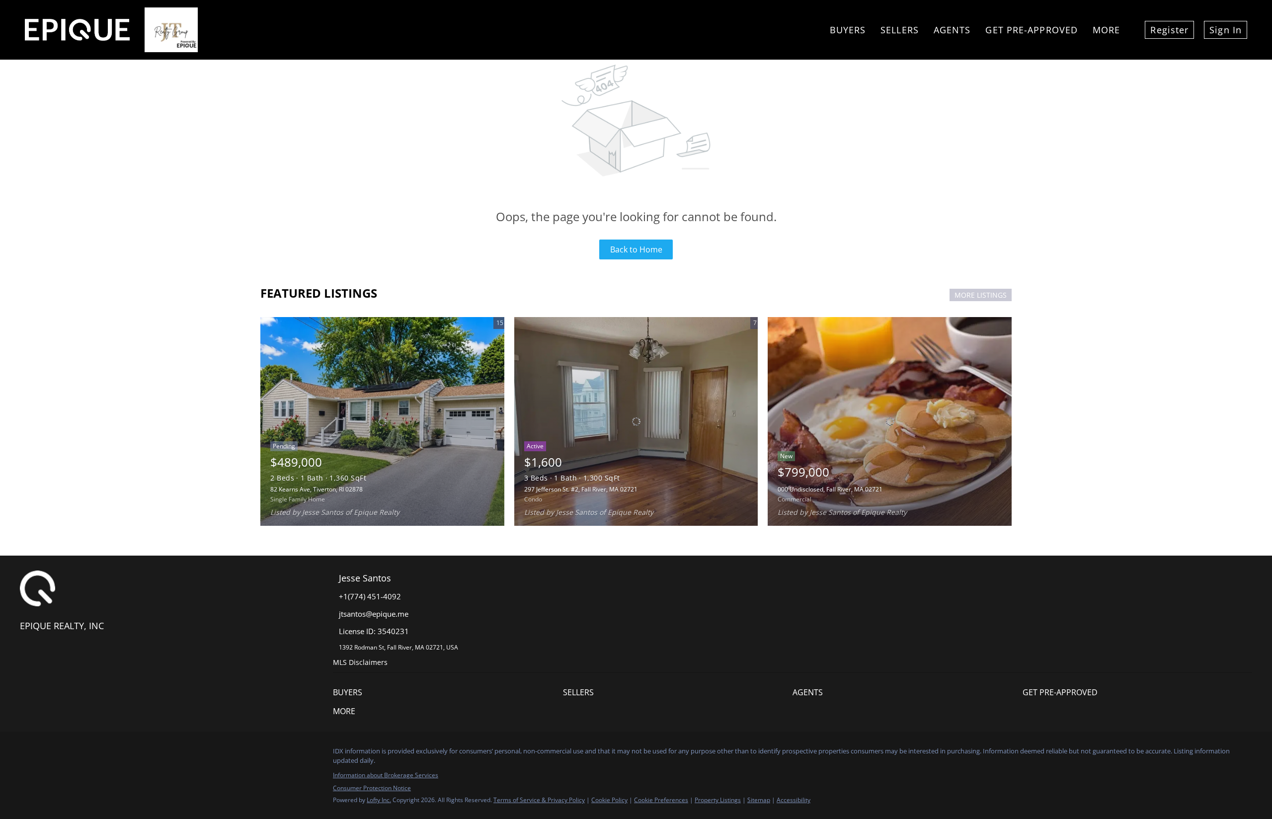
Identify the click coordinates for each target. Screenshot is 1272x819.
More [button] (1106, 30)
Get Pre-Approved (1031, 30)
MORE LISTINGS (980, 295)
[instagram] (47, 753)
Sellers (899, 30)
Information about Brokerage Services (385, 775)
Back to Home (636, 249)
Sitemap (758, 800)
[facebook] (27, 753)
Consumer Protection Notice (372, 788)
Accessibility (793, 800)
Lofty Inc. (379, 800)
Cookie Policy (609, 800)
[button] (448, 692)
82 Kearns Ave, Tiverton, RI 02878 (316, 489)
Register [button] (1169, 30)
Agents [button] (952, 30)
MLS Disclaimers (360, 662)
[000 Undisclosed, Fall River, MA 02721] (890, 421)
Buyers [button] (848, 30)
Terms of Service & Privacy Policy (539, 800)
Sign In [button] (1225, 30)
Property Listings (718, 800)
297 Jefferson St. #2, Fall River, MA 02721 (580, 489)
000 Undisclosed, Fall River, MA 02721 (830, 489)
